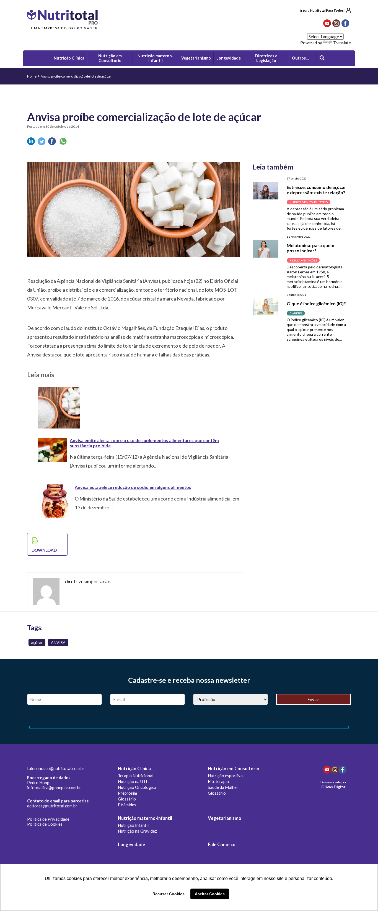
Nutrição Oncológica (137, 787)
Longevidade (131, 844)
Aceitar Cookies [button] (210, 894)
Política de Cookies (45, 824)
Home (32, 76)
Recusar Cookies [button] (168, 894)
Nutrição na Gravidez (137, 830)
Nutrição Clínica (134, 768)
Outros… (300, 58)
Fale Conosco (221, 844)
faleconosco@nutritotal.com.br (55, 768)
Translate (342, 42)
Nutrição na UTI (132, 781)
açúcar (37, 642)
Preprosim (127, 793)
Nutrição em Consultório (233, 768)
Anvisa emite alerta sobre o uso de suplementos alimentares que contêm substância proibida (144, 443)
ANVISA (58, 642)
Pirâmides (127, 804)
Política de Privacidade (48, 819)
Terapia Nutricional (135, 775)
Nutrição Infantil (133, 825)
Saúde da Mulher (223, 787)
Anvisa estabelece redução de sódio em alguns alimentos (133, 487)
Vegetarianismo (224, 818)
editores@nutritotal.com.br (52, 805)
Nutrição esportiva (225, 775)
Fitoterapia (218, 781)
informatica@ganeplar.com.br (54, 787)
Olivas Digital (333, 786)
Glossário (127, 798)
